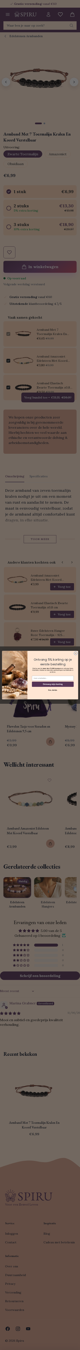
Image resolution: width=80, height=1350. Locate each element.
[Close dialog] (75, 653)
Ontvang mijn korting (53, 684)
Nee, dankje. (52, 690)
